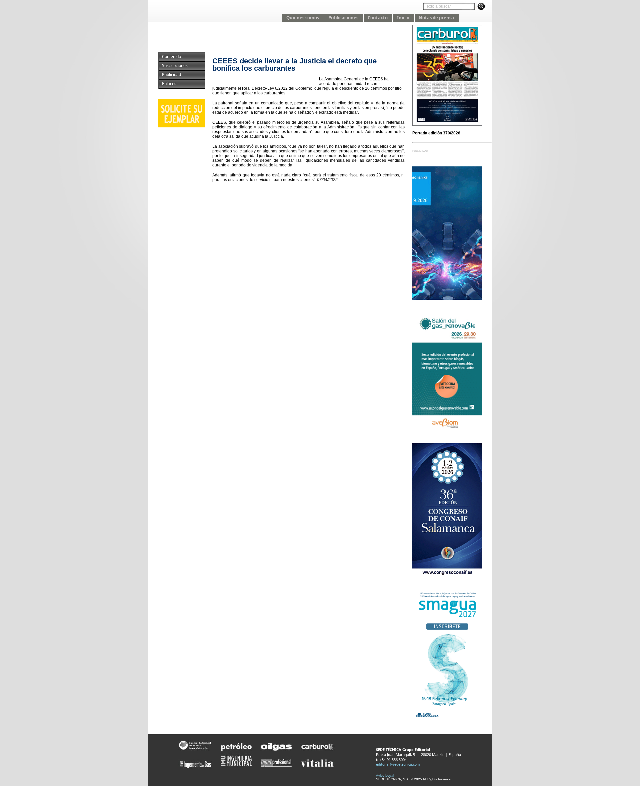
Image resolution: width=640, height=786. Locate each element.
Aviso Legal (385, 775)
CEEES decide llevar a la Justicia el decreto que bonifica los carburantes (294, 64)
